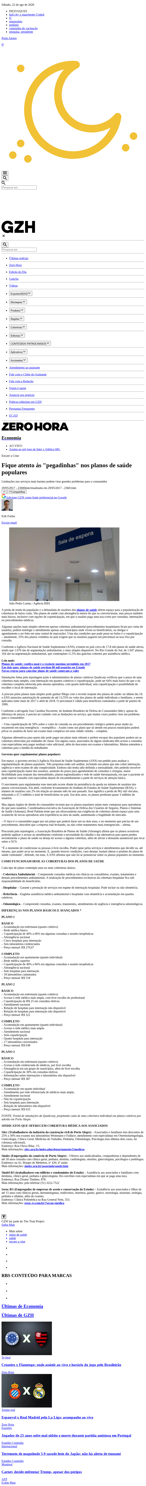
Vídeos (13, 285)
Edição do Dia (17, 272)
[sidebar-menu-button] (5, 173)
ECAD (13, 415)
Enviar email (9, 522)
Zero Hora (15, 265)
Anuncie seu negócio (21, 395)
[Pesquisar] (5, 245)
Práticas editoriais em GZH (25, 401)
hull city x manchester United (26, 14)
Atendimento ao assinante (24, 367)
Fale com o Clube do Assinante (28, 374)
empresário (15, 21)
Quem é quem (17, 388)
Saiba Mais (8, 1224)
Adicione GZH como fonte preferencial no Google (36, 497)
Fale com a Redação (21, 381)
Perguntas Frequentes (22, 408)
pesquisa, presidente (21, 31)
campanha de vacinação (23, 28)
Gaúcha (13, 278)
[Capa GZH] (73, 196)
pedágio (14, 24)
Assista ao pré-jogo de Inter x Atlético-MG (34, 449)
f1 (10, 18)
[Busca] (5, 178)
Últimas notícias (18, 258)
